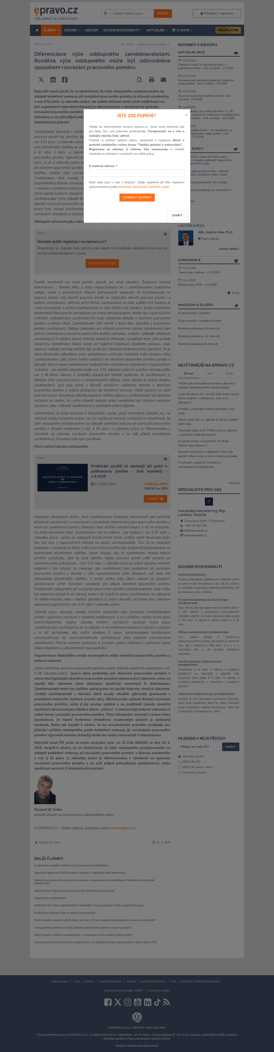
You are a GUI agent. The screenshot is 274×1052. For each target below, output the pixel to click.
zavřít (177, 215)
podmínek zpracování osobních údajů (143, 186)
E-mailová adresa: (103, 166)
